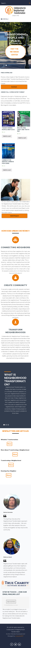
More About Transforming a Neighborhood (15, 450)
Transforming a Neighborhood (11, 460)
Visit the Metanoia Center (14, 52)
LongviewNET (19, 636)
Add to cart (7, 136)
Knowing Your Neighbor (8, 471)
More (9, 444)
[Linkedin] (19, 644)
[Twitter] (15, 644)
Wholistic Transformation (9, 439)
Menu (5, 19)
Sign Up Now (11, 601)
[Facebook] (11, 644)
